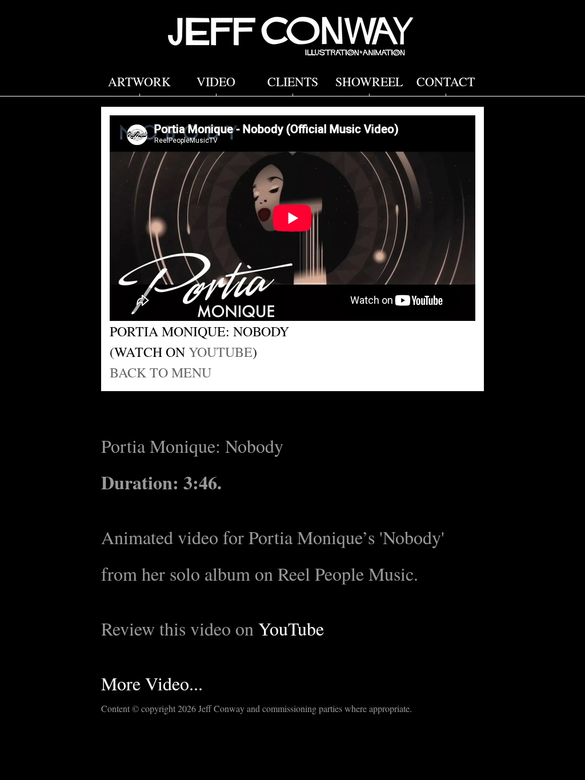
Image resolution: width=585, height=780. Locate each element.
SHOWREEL (369, 81)
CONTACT (445, 81)
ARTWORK (139, 81)
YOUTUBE (221, 352)
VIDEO (216, 81)
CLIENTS (292, 81)
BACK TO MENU (160, 372)
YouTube (291, 628)
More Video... (152, 683)
